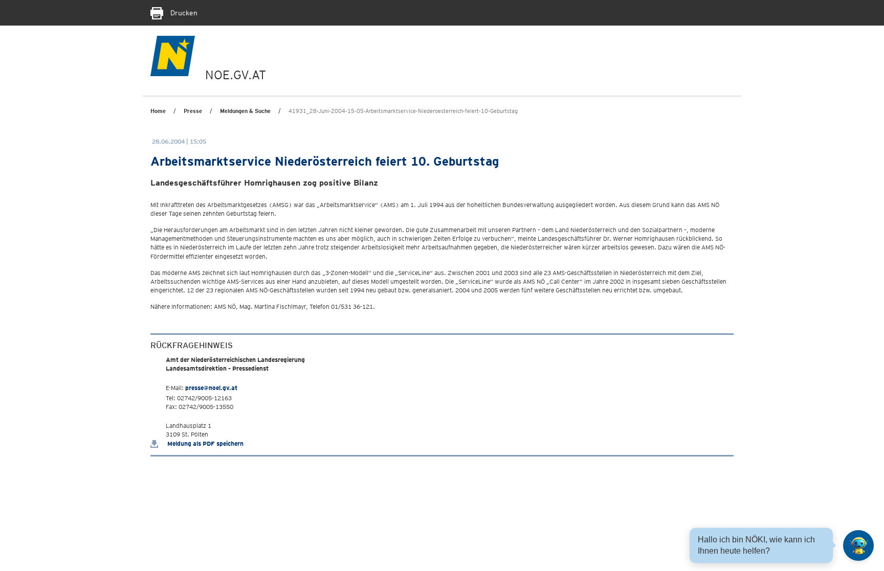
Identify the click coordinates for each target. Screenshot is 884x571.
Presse (193, 111)
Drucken (182, 13)
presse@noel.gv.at (211, 388)
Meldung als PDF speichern (205, 443)
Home (158, 111)
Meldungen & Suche (245, 111)
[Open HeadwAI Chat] (858, 545)
